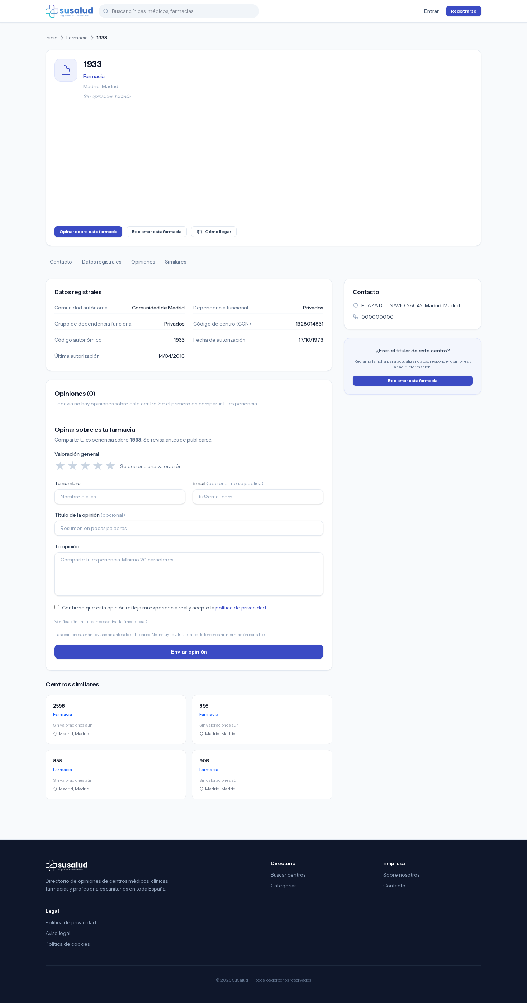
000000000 (377, 317)
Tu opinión (66, 546)
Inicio (52, 37)
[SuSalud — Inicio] (69, 11)
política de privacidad (240, 607)
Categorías (283, 885)
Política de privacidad (71, 922)
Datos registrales (101, 262)
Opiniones (143, 262)
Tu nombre (67, 483)
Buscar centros (288, 875)
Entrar (431, 11)
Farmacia (77, 37)
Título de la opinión (89, 515)
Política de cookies (68, 944)
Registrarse (463, 11)
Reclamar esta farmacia (156, 231)
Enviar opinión (189, 651)
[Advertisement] (263, 168)
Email (228, 483)
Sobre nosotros (401, 875)
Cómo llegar (218, 231)
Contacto (61, 262)
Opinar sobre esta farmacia (88, 231)
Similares (175, 262)
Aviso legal (58, 933)
